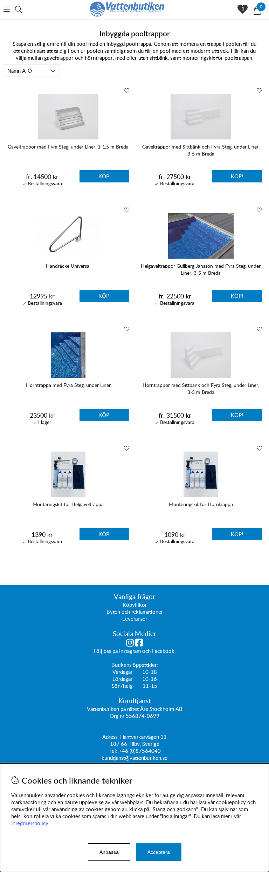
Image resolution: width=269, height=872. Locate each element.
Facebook (163, 650)
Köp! (104, 176)
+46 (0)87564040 (140, 750)
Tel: (114, 750)
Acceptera (158, 852)
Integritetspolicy (29, 823)
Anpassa (109, 852)
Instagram (130, 650)
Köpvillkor (135, 604)
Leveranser (134, 618)
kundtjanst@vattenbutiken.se (134, 757)
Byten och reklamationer (134, 611)
